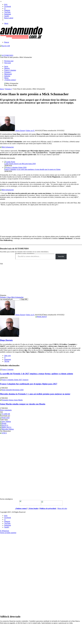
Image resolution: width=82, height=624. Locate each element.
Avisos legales (33, 508)
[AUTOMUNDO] (21, 38)
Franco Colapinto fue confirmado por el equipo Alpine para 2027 (28, 384)
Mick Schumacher (17, 297)
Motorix (7, 68)
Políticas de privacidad (48, 508)
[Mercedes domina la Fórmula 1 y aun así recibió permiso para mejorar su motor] (11, 390)
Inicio (6, 66)
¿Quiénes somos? (10, 80)
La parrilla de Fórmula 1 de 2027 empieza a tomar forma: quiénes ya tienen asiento (36, 374)
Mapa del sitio (62, 508)
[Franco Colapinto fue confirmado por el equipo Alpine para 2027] (14, 380)
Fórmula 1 (7, 72)
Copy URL (24, 299)
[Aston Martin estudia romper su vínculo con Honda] (11, 400)
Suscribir (61, 256)
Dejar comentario (6, 410)
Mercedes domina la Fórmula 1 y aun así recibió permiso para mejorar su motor (35, 394)
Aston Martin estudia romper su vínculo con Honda (22, 404)
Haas (9, 297)
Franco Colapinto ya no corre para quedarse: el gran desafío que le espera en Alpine (32, 169)
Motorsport (8, 74)
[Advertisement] (41, 111)
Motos (6, 78)
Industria (7, 76)
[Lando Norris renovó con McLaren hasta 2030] (9, 162)
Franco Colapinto (10, 70)
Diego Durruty (20, 130)
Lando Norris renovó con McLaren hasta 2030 (20, 164)
